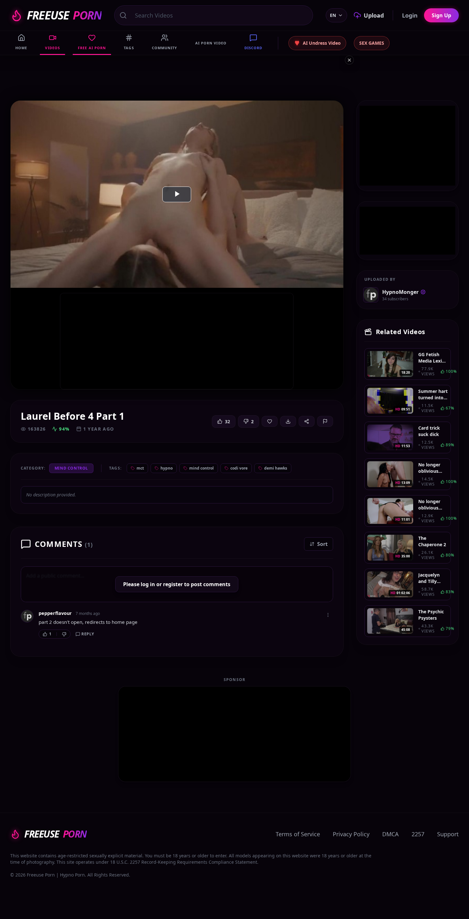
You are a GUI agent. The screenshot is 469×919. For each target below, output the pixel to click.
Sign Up (441, 15)
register (173, 584)
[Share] (307, 421)
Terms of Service (298, 834)
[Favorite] (270, 421)
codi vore (239, 468)
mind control (201, 468)
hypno (166, 468)
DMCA (390, 834)
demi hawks (275, 468)
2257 (418, 834)
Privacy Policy (351, 834)
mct (140, 468)
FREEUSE (64, 15)
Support (448, 834)
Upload (374, 15)
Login (410, 15)
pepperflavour (55, 613)
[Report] (325, 421)
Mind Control (71, 468)
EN (333, 15)
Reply (87, 634)
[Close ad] (349, 60)
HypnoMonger (400, 291)
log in (148, 584)
